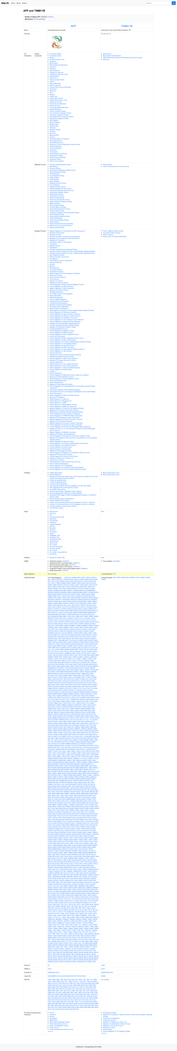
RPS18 (50, 866)
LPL (76, 757)
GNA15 (72, 710)
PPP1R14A (80, 830)
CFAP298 (75, 642)
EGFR (72, 681)
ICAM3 (83, 733)
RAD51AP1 (65, 849)
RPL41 (73, 864)
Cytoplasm (53, 61)
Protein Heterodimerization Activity (60, 209)
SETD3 (90, 877)
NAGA (74, 786)
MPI (52, 775)
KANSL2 (59, 742)
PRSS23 (50, 838)
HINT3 (65, 727)
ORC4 (96, 803)
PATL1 (54, 810)
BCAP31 (76, 611)
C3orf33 (76, 622)
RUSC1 (80, 869)
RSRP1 (50, 869)
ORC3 (92, 803)
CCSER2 (54, 635)
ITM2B (91, 740)
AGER (82, 585)
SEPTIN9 (79, 875)
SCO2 (69, 873)
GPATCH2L (63, 714)
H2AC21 (55, 721)
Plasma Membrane (55, 83)
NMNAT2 (73, 794)
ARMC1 (84, 601)
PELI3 (63, 816)
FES (54, 697)
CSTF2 (65, 659)
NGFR (75, 792)
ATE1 (114, 574)
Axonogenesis (54, 259)
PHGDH (68, 818)
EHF (76, 681)
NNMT (96, 794)
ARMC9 (94, 601)
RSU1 (54, 869)
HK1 (73, 727)
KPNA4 (62, 749)
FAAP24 (90, 690)
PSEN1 (76, 838)
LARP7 (50, 753)
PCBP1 (86, 810)
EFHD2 (65, 681)
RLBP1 (66, 858)
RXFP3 (96, 869)
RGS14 (71, 856)
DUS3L (92, 675)
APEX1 (59, 596)
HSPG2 (60, 733)
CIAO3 (86, 646)
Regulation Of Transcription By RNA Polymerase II (65, 238)
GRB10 (83, 716)
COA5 (90, 649)
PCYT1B (87, 812)
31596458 (65, 570)
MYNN (72, 784)
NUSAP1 (89, 799)
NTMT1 (79, 797)
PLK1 (88, 823)
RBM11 (66, 853)
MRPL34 (77, 777)
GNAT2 (77, 710)
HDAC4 (57, 725)
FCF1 (68, 696)
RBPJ (94, 853)
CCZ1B (67, 635)
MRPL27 (61, 777)
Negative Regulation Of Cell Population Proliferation (65, 273)
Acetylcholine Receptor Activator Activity (62, 190)
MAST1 (62, 766)
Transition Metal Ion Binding (58, 207)
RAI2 (80, 849)
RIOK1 (97, 856)
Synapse (52, 137)
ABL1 (49, 579)
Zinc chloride (53, 550)
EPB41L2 (50, 686)
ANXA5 (50, 594)
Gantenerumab (54, 541)
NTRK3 (84, 797)
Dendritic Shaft (54, 126)
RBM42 (80, 853)
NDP (72, 788)
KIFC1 (92, 745)
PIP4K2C (95, 819)
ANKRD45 (57, 592)
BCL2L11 (55, 613)
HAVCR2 (65, 723)
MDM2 (77, 768)
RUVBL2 (85, 869)
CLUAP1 (57, 649)
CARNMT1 (66, 627)
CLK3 (96, 648)
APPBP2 (50, 598)
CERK (70, 642)
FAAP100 (84, 690)
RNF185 (71, 860)
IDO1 (89, 733)
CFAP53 (86, 642)
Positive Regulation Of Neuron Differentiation (63, 340)
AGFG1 (86, 585)
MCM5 (64, 768)
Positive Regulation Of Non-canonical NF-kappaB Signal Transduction (70, 427)
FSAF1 (60, 703)
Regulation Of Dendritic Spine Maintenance (62, 434)
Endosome (53, 69)
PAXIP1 (63, 810)
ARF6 (73, 598)
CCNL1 (95, 633)
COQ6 (93, 653)
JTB (52, 742)
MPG (49, 775)
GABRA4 (64, 705)
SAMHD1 (70, 871)
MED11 (86, 768)
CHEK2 (87, 644)
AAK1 (69, 577)
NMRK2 (83, 794)
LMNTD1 (59, 757)
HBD (69, 723)
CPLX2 (80, 655)
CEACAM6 (61, 640)
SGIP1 (68, 878)
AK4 (93, 587)
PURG (58, 843)
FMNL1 (58, 701)
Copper (52, 534)
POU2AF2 (68, 829)
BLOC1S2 (85, 614)
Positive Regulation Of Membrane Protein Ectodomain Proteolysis (69, 375)
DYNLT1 (83, 677)
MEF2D (63, 770)
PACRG (79, 806)
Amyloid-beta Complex (56, 155)
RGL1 (58, 856)
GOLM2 (66, 712)
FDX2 (83, 696)
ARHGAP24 (66, 600)
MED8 (54, 770)
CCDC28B (69, 631)
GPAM (93, 712)
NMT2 (88, 794)
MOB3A (74, 773)
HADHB (87, 721)
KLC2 (63, 747)
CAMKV (90, 625)
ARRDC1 (72, 603)
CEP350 (60, 642)
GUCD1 (66, 720)
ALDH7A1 (80, 589)
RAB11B (70, 845)
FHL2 (52, 699)
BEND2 (85, 613)
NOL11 (58, 795)
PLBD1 (96, 821)
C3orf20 (71, 622)
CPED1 (76, 655)
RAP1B (90, 849)
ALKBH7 (50, 590)
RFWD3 (50, 856)
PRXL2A (66, 838)
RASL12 (93, 851)
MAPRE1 (77, 764)
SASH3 (90, 871)
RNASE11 (82, 858)
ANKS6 (80, 592)
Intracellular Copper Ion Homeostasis (60, 242)
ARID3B (55, 601)
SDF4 (81, 873)
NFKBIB (66, 792)
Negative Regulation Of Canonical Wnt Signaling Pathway (67, 408)
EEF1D (55, 681)
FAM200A (83, 692)
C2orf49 (66, 622)
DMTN (66, 672)
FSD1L (65, 703)
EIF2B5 (50, 683)
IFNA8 (65, 734)
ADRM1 (50, 585)
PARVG (97, 808)
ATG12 (50, 607)
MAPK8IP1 (56, 764)
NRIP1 (63, 797)
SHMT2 (80, 880)
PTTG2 (50, 843)
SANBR (75, 871)
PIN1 (86, 819)
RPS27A (78, 866)
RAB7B (50, 849)
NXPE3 (50, 801)
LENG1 (69, 753)
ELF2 (87, 683)
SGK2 (72, 878)
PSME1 (76, 840)
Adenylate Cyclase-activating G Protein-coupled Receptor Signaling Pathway (72, 251)
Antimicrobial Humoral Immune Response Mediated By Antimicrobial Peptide (72, 392)
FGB (65, 697)
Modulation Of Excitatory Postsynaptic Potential (64, 410)
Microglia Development (56, 292)
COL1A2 (72, 651)
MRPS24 (78, 779)
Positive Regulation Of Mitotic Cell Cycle (62, 347)
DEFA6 (90, 666)
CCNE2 (85, 633)
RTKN (62, 869)
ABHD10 (88, 577)
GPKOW (73, 714)
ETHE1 (70, 688)
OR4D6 (79, 803)
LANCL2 (78, 751)
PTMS (71, 842)
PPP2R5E (63, 832)
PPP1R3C (93, 830)
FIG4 (59, 699)
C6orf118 (50, 624)
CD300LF (78, 635)
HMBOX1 (78, 727)
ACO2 (57, 581)
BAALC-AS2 (51, 611)
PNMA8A (72, 825)
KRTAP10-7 (82, 749)
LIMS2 (68, 755)
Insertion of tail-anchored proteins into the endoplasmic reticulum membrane (72, 502)
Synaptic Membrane (55, 146)
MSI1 (54, 781)
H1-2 (91, 720)
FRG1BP (50, 703)
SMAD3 (71, 886)
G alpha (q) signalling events (58, 480)
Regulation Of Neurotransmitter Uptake (61, 384)
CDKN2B (93, 638)
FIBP (56, 699)
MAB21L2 (55, 760)
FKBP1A (82, 699)
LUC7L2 (84, 758)
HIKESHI (55, 727)
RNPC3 (89, 860)
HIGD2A (50, 727)
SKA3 (65, 882)
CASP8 (91, 627)
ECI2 (90, 679)
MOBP (84, 773)
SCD (61, 873)
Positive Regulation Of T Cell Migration (61, 465)
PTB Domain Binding (56, 218)
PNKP (67, 825)
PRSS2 (92, 836)
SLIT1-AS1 (56, 886)
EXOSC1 (60, 690)
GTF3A (97, 718)
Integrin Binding (54, 177)
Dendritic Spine (54, 124)
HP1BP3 (59, 731)
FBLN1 (95, 694)
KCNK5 (62, 744)
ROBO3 (94, 860)
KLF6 (78, 747)
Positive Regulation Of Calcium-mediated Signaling (65, 368)
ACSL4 (72, 581)
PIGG (53, 819)
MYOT (76, 784)
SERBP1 (90, 875)
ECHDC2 (83, 679)
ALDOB (92, 589)
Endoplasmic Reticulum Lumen (59, 74)
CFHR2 (50, 644)
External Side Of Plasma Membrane (60, 87)
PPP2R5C (56, 832)
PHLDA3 (79, 818)
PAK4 (57, 808)
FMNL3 (68, 701)
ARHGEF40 (86, 600)
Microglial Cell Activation (57, 233)
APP (73, 26)
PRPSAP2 (62, 836)
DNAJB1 (82, 672)
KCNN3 (73, 744)
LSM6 (65, 758)
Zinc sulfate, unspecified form (58, 552)
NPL (94, 795)
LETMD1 (78, 753)
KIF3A (80, 745)
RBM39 (75, 853)
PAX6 (58, 810)
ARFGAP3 (85, 598)
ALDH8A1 (87, 589)
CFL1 (54, 644)
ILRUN (87, 736)
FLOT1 (50, 701)
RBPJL (50, 854)
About (18, 3)
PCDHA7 (91, 810)
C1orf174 (93, 620)
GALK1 (54, 707)
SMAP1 (76, 886)
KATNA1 (72, 742)
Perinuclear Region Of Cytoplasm (59, 139)
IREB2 (89, 738)
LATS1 (54, 753)
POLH (65, 827)
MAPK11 (85, 762)
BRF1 (82, 616)
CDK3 (56, 638)
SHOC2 (85, 880)
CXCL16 (75, 661)
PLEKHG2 (66, 823)
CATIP (53, 629)
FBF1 (91, 694)
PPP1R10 (73, 830)
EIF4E (72, 683)
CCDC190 (62, 631)
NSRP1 (71, 797)
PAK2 (53, 808)
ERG (91, 686)
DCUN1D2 (94, 662)
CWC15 (58, 661)
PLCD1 (50, 823)
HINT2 (61, 727)
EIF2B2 (92, 681)
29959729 (76, 563)
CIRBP (53, 648)
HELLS (70, 725)
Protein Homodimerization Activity (60, 200)
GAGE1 (84, 705)
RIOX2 (54, 858)
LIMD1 (59, 755)
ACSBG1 (62, 581)
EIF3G (64, 683)
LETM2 (73, 753)
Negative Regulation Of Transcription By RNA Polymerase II (67, 231)
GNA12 (68, 710)
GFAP (55, 709)
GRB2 (87, 716)
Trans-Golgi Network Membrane (59, 107)
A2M (65, 577)
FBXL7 (54, 696)
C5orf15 (97, 622)
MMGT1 (50, 773)
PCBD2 (81, 810)
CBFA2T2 (67, 629)
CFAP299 (81, 642)
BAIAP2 (67, 611)
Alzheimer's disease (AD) (57, 557)
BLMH (73, 614)
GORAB (71, 712)
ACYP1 (54, 583)
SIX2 (61, 882)
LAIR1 (64, 751)
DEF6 (85, 666)
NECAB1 (73, 790)
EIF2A (88, 681)
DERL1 (62, 668)
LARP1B (87, 751)
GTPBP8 (61, 720)
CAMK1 (61, 625)
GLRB (59, 710)
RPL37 (59, 864)
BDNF (75, 613)
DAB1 (55, 662)
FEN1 (86, 696)
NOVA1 (90, 795)
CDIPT (81, 637)
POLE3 (60, 827)
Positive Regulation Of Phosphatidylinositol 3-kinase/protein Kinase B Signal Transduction (72, 387)
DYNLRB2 (78, 677)
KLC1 (59, 747)
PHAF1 (50, 818)
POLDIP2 (55, 827)
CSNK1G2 (94, 657)
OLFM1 (94, 801)
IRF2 (92, 738)
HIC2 (94, 725)
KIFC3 (96, 745)
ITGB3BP (86, 740)
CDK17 (90, 637)
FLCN (96, 699)
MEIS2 (68, 770)
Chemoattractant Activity (57, 196)
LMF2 (54, 757)
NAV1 (94, 786)
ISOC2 (56, 740)
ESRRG (61, 688)
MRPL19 (96, 775)
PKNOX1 (59, 821)
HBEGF (74, 723)
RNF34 (80, 860)
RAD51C (71, 849)
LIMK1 (63, 755)
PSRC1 (86, 840)
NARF (86, 786)
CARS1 (71, 627)
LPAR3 (72, 757)
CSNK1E (81, 657)
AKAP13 (50, 589)
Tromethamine (54, 521)
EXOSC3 (65, 690)
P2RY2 (63, 806)
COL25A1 (78, 651)
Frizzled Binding (54, 174)
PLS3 (54, 825)
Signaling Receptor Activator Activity (60, 188)
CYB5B (92, 661)
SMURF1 (56, 888)
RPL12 (83, 862)
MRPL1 (80, 775)
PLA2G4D (77, 821)
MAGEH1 (85, 760)
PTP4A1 (76, 842)
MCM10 (55, 768)
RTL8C (71, 869)
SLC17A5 (85, 882)
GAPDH (65, 707)
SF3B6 (59, 878)
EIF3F (59, 683)
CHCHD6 (73, 644)
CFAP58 (91, 642)
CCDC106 (73, 629)
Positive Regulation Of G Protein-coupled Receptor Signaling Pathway (70, 342)
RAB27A (94, 845)
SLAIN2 (79, 882)
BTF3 (53, 618)
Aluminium (53, 513)
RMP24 (76, 858)
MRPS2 (73, 779)
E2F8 (57, 679)
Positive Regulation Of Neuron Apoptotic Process (64, 334)
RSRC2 (93, 867)
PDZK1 (54, 816)
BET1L (94, 613)
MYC (56, 784)
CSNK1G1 (87, 657)
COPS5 (78, 653)
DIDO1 (64, 670)
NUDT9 (64, 799)
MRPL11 (91, 775)
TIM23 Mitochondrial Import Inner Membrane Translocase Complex (122, 57)
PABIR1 (68, 806)
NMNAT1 (67, 794)
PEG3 (59, 816)
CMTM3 (71, 649)
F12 (76, 690)
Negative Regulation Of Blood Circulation (62, 441)
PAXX (67, 810)
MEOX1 (72, 770)
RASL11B (87, 851)
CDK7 (73, 638)
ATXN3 (74, 609)
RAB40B (84, 847)
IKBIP (55, 736)
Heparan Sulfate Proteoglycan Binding (61, 201)
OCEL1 (67, 801)
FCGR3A (73, 696)
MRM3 (71, 775)
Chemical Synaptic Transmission (59, 257)
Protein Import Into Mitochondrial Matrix (114, 236)
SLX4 (61, 886)
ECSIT (95, 679)
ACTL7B (87, 581)
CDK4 (60, 638)
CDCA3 (71, 637)
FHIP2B (97, 697)
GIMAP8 (88, 709)
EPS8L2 (78, 686)
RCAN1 (58, 854)
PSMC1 (55, 840)
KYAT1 (95, 749)
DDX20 (90, 664)
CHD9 (78, 644)
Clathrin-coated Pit (55, 85)
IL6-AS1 (79, 736)
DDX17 (76, 664)
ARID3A (50, 601)
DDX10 (71, 664)
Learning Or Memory (56, 262)
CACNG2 (87, 624)
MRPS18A (67, 779)
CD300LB (72, 635)
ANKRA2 (76, 590)
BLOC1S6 (51, 616)
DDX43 (50, 666)
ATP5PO (94, 607)
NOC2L (54, 795)
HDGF (66, 725)
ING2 (94, 736)
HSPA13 (81, 731)
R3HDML (60, 845)
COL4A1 (83, 651)
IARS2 (79, 733)
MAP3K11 (74, 762)
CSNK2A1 (51, 659)
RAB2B (54, 847)
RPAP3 (70, 862)
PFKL (80, 816)
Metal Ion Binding (55, 203)
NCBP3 (54, 788)
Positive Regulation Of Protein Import (61, 447)
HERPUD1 (82, 725)
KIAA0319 (84, 744)
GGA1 (59, 709)
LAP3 (83, 751)
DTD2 (83, 675)
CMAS (62, 649)
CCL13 (60, 633)
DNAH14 (76, 672)
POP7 (62, 829)
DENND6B (51, 668)
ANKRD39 (51, 592)
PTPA (80, 842)
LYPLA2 (96, 758)
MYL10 (64, 784)
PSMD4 (66, 840)
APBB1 (93, 594)
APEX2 (64, 596)
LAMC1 (73, 751)
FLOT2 (54, 701)
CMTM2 (66, 649)
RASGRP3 (74, 851)
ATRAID (69, 609)
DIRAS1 (76, 670)
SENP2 (55, 875)
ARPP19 (66, 603)
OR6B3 (83, 803)
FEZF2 (59, 697)
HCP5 (52, 725)
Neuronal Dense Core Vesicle (58, 154)
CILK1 (94, 646)
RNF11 (88, 858)
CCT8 (63, 635)
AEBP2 (55, 585)
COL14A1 (60, 651)
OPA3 (69, 803)
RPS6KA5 (84, 866)
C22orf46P (61, 622)
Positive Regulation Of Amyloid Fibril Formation (64, 456)
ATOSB (72, 607)
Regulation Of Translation (57, 240)
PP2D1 (79, 829)
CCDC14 (85, 629)
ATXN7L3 (80, 609)
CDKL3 (82, 638)
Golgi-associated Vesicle (57, 80)
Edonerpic (53, 530)
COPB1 (73, 653)
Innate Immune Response (57, 336)
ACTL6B (76, 581)
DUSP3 (61, 677)
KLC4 (66, 747)
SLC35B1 (50, 884)
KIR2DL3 (50, 747)
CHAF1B (67, 644)
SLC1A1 (90, 882)
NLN (97, 792)
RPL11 (78, 862)
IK (52, 736)
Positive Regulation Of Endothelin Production (63, 445)
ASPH (54, 605)
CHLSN (54, 646)
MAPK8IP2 (63, 764)
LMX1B (64, 757)
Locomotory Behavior (56, 270)
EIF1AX (83, 681)
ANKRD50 (64, 592)
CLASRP (62, 648)
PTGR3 (59, 842)
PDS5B (82, 814)
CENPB (81, 640)
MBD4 (82, 766)
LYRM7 (50, 760)
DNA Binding (53, 166)
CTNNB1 (84, 659)
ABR (58, 579)
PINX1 (90, 819)
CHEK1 (82, 644)
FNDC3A (78, 701)
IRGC (96, 738)
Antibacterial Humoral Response (59, 301)
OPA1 (65, 803)
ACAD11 (76, 579)
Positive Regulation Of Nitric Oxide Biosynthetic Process (66, 338)
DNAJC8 (73, 673)
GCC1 (93, 707)
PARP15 (82, 808)
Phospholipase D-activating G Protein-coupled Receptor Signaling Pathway (72, 310)
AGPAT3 (54, 587)
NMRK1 (78, 794)
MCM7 (68, 768)
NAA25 (50, 786)
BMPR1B (57, 616)
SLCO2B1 (93, 884)
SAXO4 (94, 871)
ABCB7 (79, 577)
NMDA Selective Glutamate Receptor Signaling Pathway (66, 412)
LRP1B (83, 757)
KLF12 (70, 747)
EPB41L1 (95, 685)
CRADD (92, 655)
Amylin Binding (54, 222)
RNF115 (92, 858)
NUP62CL (84, 799)
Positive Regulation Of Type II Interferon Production (65, 314)
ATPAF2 (64, 609)
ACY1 (49, 583)
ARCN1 (64, 598)
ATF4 (90, 605)
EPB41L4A (57, 686)
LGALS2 (88, 753)
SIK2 (94, 880)
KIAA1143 (64, 745)
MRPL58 (61, 779)
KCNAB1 (77, 742)
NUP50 (78, 799)
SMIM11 (92, 886)
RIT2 (57, 858)
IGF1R (86, 734)
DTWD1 (87, 675)
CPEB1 (71, 655)
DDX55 (68, 666)
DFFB (66, 668)
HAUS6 (55, 723)
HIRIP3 (69, 727)
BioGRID (36, 19)
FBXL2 (50, 696)
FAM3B (55, 694)
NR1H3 (58, 797)
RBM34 (71, 853)
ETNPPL (75, 688)
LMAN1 (96, 755)
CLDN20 (73, 648)
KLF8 (85, 747)
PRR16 (77, 836)
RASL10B (81, 851)
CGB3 (58, 644)
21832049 (50, 17)
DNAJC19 (62, 673)
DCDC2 (73, 662)
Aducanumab (53, 543)
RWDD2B (91, 869)
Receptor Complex (55, 130)
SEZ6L (95, 877)
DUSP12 (50, 677)
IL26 (75, 736)
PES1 (67, 816)
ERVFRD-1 (55, 688)
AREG (69, 598)
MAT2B (71, 766)
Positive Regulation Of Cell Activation (61, 369)
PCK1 (74, 812)
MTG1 (92, 781)
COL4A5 (50, 653)
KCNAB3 (83, 742)
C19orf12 (56, 620)
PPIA (54, 830)
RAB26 (90, 845)
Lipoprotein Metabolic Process (59, 329)
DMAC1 (53, 672)
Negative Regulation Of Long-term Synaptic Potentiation (66, 423)
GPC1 (68, 714)
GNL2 (89, 710)
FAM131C (58, 692)
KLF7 (81, 747)
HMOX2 (71, 729)
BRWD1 (96, 616)
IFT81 (78, 734)
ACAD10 (71, 579)
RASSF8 (56, 853)
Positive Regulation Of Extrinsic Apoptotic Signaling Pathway (68, 469)
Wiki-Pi (5, 3)
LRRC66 (50, 758)
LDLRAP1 (63, 753)
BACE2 (62, 611)
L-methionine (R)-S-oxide (57, 517)
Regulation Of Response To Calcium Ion (61, 458)
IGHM (90, 734)
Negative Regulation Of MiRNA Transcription (63, 432)
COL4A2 (89, 651)
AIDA (76, 587)
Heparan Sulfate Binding (57, 227)
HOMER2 (83, 729)
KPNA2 (57, 749)
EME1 (54, 685)
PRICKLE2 (62, 834)
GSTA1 (72, 718)
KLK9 (49, 749)
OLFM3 (50, 803)
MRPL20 (50, 777)
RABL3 (59, 849)
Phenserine (53, 522)
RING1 (93, 856)
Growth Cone (53, 96)
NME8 (62, 794)
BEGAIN (79, 613)
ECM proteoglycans (55, 475)
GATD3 (85, 707)
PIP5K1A (50, 821)
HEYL (88, 725)
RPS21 (64, 866)
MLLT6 (94, 771)
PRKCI (84, 834)
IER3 (93, 733)
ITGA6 (70, 740)
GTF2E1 (87, 718)
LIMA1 (50, 755)
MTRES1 (56, 782)
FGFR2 (89, 697)
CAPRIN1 (50, 627)
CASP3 (76, 627)
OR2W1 (74, 803)
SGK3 (76, 878)
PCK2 (78, 812)
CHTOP (75, 646)
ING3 (97, 736)
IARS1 (75, 733)
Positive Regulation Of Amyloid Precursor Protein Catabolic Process (70, 436)
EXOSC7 (71, 690)
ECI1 (87, 679)
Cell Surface (53, 89)
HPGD (64, 731)
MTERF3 (76, 781)
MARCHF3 (51, 766)
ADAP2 (69, 583)
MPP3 (56, 775)
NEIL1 (49, 792)
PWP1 (72, 843)
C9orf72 (66, 624)
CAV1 (56, 629)
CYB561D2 (86, 661)
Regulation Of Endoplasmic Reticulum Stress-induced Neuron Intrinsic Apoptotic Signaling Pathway (73, 439)
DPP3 (92, 673)
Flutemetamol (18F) (55, 539)
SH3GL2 (50, 880)
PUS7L (63, 843)
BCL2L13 (61, 613)
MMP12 (55, 773)
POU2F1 (73, 829)
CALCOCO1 (51, 625)
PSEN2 (81, 838)
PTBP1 (90, 840)
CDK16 (85, 637)
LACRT (56, 751)
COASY (95, 649)
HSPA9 (91, 731)
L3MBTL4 (50, 751)
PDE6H (64, 814)
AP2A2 (69, 594)
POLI (68, 827)
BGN (49, 614)
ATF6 (94, 605)
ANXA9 (59, 594)
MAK (94, 760)
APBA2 (83, 594)
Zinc (51, 515)
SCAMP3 (50, 873)
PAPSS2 (65, 808)
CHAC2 (62, 644)
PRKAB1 (68, 834)
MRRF (94, 779)
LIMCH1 (54, 755)
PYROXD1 (86, 843)
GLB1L (50, 710)
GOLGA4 (61, 712)
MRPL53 (55, 779)
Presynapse (53, 150)
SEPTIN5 (73, 875)
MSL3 (58, 781)
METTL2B (57, 771)
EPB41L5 (63, 686)
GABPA (58, 705)
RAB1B (85, 845)
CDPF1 (55, 640)
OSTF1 (87, 805)
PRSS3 (55, 838)
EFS (68, 681)
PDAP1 (92, 812)
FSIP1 (69, 703)
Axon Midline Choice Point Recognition (61, 294)
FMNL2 (63, 701)
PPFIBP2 (93, 829)
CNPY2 (86, 649)
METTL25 (51, 771)
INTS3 (74, 738)
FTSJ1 (74, 703)
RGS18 (76, 856)
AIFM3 (81, 587)
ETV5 (91, 688)
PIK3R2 (62, 819)
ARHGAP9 (73, 600)
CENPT (50, 642)
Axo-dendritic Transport (56, 271)
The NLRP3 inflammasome (58, 489)
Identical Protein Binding (57, 198)
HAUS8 (60, 723)
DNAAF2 (71, 672)
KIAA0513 (90, 744)
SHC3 (76, 880)
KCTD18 (78, 744)
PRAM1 (89, 832)
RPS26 (73, 866)
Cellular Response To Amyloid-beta (60, 449)
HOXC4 (50, 731)
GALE (49, 707)
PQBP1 (84, 832)
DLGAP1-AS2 (89, 670)
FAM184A (76, 692)
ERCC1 (88, 686)
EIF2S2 (55, 683)
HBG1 (78, 723)
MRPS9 (89, 779)
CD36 (83, 635)
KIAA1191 (70, 745)
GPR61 (50, 716)
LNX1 (68, 757)
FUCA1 (83, 703)
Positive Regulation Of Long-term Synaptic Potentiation (66, 425)
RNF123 (50, 860)
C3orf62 (87, 622)
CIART (90, 646)
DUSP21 (55, 677)
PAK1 (49, 808)
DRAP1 (70, 675)
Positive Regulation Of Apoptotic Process (62, 331)
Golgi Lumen (53, 78)
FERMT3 (50, 697)
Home (13, 3)
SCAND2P (57, 873)
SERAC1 (85, 875)
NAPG (82, 786)
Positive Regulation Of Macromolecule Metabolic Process (67, 284)
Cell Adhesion (54, 247)
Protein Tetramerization (56, 382)
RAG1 (76, 849)
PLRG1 (50, 825)
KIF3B (84, 745)
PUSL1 (67, 843)
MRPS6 (84, 779)
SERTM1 (76, 877)
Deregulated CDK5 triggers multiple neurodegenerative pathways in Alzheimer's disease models (73, 496)
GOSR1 (83, 712)
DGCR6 (71, 668)
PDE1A (55, 814)
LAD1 (60, 751)
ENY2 (75, 685)
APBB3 (55, 596)
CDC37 (55, 637)
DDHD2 (57, 664)
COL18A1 (66, 651)
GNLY (93, 710)
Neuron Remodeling (55, 296)
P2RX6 (59, 806)
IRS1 (49, 740)
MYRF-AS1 (87, 784)
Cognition (52, 371)
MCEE (95, 766)
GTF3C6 (50, 720)
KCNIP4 (93, 742)
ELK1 (91, 683)
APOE (93, 596)
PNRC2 (82, 825)
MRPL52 (50, 779)
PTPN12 (85, 842)
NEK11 (54, 792)
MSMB (62, 781)
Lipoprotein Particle (55, 159)
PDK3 (73, 814)
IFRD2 (74, 734)
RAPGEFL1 (51, 851)
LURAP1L (90, 758)
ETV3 (83, 688)
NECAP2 (90, 790)
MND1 (60, 773)
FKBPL (92, 699)
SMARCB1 (82, 886)
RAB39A (68, 847)
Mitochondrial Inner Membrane (59, 65)
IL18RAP (63, 736)
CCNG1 (90, 633)
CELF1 (67, 640)
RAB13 (76, 845)
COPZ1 (89, 653)
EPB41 (90, 685)
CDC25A (50, 637)
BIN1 (60, 614)
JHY (49, 742)
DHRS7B (92, 668)
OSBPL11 (66, 805)
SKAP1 (70, 882)
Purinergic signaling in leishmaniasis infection (63, 506)
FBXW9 (64, 696)
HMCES (87, 727)
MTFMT (87, 781)
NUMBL (73, 799)
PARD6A (71, 808)
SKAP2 (74, 882)
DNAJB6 (93, 672)
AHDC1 (63, 587)
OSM (76, 805)
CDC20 (95, 635)
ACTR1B (93, 581)
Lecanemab (53, 554)
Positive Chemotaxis (56, 373)
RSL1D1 (76, 867)
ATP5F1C (83, 607)
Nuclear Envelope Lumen (57, 59)
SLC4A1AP (74, 884)
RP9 (58, 862)
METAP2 (86, 770)
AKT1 (60, 589)
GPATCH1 (56, 714)
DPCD (88, 673)
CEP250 (55, 642)
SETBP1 (85, 877)
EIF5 (80, 683)
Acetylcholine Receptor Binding (59, 192)
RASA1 (57, 851)
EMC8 (49, 685)
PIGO (57, 819)
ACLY (49, 581)
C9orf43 (60, 624)
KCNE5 (88, 742)
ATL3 (67, 607)
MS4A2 (50, 781)
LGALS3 (93, 753)
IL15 (59, 736)
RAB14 (80, 845)
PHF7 (60, 818)
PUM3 (54, 843)
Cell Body (52, 131)
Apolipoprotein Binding (56, 194)
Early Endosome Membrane (58, 104)
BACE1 (57, 611)
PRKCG (79, 834)
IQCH (85, 738)
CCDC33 (74, 631)
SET (81, 877)
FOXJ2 (91, 701)
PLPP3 (96, 823)
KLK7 (97, 747)
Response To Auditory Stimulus (59, 290)
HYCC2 (70, 733)
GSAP (50, 718)
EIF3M (68, 683)
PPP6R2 (79, 832)
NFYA (71, 792)
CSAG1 (70, 657)
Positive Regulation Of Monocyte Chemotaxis (63, 406)
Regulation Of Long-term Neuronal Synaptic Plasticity (65, 355)
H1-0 (84, 720)
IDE (87, 733)
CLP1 (49, 649)
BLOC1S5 (91, 614)
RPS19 (54, 866)
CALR (57, 625)
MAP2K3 (61, 762)
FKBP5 (87, 699)
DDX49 (59, 666)
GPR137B (88, 714)
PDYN (91, 814)
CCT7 (59, 635)
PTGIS (55, 842)
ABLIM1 (53, 579)
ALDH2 (69, 589)
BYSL (64, 618)
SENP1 (50, 875)
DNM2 (84, 673)
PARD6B (76, 808)
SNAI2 (66, 888)
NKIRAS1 (92, 792)
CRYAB (65, 657)
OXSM (50, 806)
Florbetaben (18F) (55, 535)
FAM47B (59, 694)
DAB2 (59, 662)
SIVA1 (58, 882)
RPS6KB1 (51, 867)
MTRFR (61, 782)
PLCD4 (54, 823)
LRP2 (87, 757)
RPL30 (92, 862)
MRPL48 (88, 777)
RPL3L (68, 864)
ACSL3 (67, 581)
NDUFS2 (61, 790)
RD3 (72, 854)
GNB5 (85, 710)
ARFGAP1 (78, 598)
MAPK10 (79, 762)
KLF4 (74, 747)
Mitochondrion (54, 63)
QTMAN (55, 845)
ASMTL (50, 605)
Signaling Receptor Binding (58, 172)
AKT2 (64, 589)
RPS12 (86, 864)
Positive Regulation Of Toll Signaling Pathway (63, 344)
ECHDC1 (77, 679)
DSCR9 (75, 675)
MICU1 (68, 771)
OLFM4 (55, 803)
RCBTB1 (63, 854)
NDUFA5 (82, 788)
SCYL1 (73, 873)
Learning (52, 264)
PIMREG (82, 819)
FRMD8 (55, 703)
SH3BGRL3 (86, 878)
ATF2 (87, 605)
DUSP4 (66, 677)
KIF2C (75, 745)
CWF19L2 (64, 661)
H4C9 (79, 721)
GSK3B (59, 718)
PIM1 (77, 819)
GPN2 (78, 714)
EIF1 (79, 681)
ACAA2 (66, 579)
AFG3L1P (66, 585)
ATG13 (54, 607)
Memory (52, 266)
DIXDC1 (81, 670)
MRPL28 (66, 777)
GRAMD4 (77, 716)
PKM (55, 821)
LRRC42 (96, 757)
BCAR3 (81, 611)
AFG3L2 (72, 585)
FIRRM (73, 699)
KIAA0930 (57, 745)
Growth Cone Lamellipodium (58, 157)
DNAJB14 (88, 672)
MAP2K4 (67, 762)
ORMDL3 (60, 805)
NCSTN (63, 788)
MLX (98, 771)
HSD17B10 (75, 731)
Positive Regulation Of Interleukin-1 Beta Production (65, 316)
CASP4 (81, 627)
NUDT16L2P (58, 799)
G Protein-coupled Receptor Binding (60, 164)
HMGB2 (55, 729)
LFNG (83, 753)
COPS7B (83, 653)
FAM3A (50, 694)
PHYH (84, 818)
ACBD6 (86, 579)
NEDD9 (95, 790)
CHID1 (96, 644)
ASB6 (81, 603)
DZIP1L (50, 679)
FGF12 (69, 697)
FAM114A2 (51, 692)
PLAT (92, 821)
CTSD (49, 661)
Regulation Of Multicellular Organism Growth (63, 327)
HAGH (92, 721)
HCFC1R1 (95, 723)
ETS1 (80, 688)
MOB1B (69, 773)
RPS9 (56, 867)
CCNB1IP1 (70, 633)
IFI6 (49, 734)
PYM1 (80, 843)
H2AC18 (95, 720)
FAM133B (64, 692)
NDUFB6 (56, 790)
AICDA (73, 587)
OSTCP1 (81, 805)
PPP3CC (68, 832)
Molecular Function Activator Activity (60, 225)
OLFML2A (60, 803)
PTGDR (50, 842)
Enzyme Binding (54, 185)
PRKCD (74, 834)
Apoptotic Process (55, 246)
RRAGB (66, 867)
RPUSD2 (60, 867)
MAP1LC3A (51, 762)
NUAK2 (94, 797)
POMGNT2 (51, 829)
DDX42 (95, 664)
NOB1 (49, 795)
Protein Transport (108, 235)
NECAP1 (84, 790)
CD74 (90, 635)
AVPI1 (95, 609)
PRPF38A (51, 836)
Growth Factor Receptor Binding (59, 220)
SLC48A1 (68, 884)
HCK (49, 725)
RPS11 (82, 864)
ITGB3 (81, 740)
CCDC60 (91, 631)
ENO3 (67, 685)
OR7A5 (88, 803)
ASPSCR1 (60, 605)
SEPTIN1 (60, 875)
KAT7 (67, 742)
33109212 (76, 567)
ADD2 (83, 583)
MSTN (66, 781)
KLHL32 (89, 747)
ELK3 (95, 683)
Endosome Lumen (55, 105)
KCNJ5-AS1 (56, 744)
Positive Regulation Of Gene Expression (62, 286)
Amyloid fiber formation (56, 508)
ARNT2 (56, 603)
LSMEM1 (70, 758)
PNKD (63, 825)
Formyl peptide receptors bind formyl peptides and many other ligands (70, 486)
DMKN (62, 672)
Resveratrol (53, 519)
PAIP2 (97, 806)
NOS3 (86, 795)
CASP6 (86, 627)
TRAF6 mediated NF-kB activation (60, 500)
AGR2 (59, 587)
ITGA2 (60, 740)
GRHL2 (92, 716)
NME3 (54, 794)
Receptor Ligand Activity (57, 211)
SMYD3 (61, 888)
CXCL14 (70, 661)
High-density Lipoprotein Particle (59, 118)
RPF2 (74, 862)
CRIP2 (60, 657)
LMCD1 (50, 757)
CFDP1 (97, 642)
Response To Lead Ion (56, 281)
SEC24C (86, 873)
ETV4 (87, 688)
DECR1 (72, 666)
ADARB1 (74, 583)
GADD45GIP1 (78, 705)
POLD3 (50, 827)
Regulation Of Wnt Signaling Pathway (61, 305)
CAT (49, 629)
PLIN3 (84, 823)
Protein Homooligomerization (58, 380)
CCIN (55, 633)
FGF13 (74, 697)
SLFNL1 (50, 886)
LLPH (92, 755)
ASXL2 (74, 605)
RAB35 (59, 847)
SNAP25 (71, 888)
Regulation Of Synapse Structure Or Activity (63, 360)
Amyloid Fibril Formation (57, 460)
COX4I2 (55, 655)
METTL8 (63, 771)
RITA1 (61, 858)
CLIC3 (88, 648)
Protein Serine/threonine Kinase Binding (61, 224)
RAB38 (64, 847)
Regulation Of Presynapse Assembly (60, 451)
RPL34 (50, 864)
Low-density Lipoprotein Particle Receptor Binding (64, 213)
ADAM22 (63, 583)
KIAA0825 (51, 745)
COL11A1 (54, 651)
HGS (91, 725)
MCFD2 (50, 768)
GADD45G (70, 705)
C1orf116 (87, 620)
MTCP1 (71, 781)
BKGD (69, 614)
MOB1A (64, 773)
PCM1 (82, 812)
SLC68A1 (81, 884)
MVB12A (81, 782)
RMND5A (71, 858)
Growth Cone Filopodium (57, 161)
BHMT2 (53, 614)
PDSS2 (87, 814)
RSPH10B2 (82, 867)
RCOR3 (69, 854)
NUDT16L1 (51, 799)
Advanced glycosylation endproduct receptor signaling (66, 491)
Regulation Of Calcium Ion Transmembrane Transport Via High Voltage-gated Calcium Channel (72, 429)
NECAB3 (78, 790)
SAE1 (65, 871)
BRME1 (86, 616)
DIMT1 (68, 670)
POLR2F (77, 827)
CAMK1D (67, 625)
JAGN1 (96, 740)
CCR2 (49, 635)
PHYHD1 (88, 818)
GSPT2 (67, 718)
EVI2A (95, 688)
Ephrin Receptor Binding (57, 205)
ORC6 (49, 805)
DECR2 (77, 666)
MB (75, 766)
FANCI (82, 694)
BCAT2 (86, 611)
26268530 (84, 568)
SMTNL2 (50, 888)
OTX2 (95, 805)
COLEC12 (62, 653)
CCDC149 (51, 631)
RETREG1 (82, 854)
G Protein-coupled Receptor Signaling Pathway (63, 249)
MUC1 (71, 782)
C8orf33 (55, 624)
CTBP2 (69, 659)
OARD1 (58, 801)
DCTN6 (82, 662)
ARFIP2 (90, 598)
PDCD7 (50, 814)
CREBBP (50, 657)
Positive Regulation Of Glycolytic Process (62, 345)
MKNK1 (85, 771)
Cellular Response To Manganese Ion (61, 401)
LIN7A (72, 755)
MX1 (85, 782)
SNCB (80, 888)
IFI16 (96, 733)
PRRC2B (86, 836)
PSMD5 (71, 840)
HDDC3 (62, 725)
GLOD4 (54, 710)
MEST (81, 770)
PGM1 (84, 816)
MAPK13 (91, 762)
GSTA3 (77, 718)
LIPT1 (88, 755)
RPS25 (68, 866)
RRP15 (71, 867)
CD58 (87, 635)
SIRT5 (50, 882)
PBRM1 (72, 810)
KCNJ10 (50, 744)
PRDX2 (52, 834)
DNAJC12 (56, 673)
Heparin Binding (54, 181)
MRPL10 (85, 775)
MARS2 (56, 766)
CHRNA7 (70, 646)
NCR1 (59, 788)
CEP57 (65, 642)
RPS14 (91, 864)
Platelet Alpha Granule (56, 98)
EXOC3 (50, 690)
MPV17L (60, 775)
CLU (52, 649)
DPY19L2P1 (51, 675)
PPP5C (74, 832)
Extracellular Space (55, 56)
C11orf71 (81, 618)
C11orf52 (75, 618)
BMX (61, 616)
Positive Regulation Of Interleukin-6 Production (63, 318)
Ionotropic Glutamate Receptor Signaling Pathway (64, 325)
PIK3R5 (67, 819)
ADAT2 (79, 583)
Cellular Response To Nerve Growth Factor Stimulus (65, 462)
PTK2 (63, 842)
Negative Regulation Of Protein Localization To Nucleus (66, 419)
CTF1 (73, 659)
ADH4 (87, 583)
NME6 (58, 794)
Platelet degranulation (56, 473)
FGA (62, 697)
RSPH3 (88, 867)
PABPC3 (73, 806)
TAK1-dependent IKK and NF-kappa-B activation (64, 487)
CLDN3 (79, 648)
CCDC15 (56, 631)
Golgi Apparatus (54, 76)
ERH (95, 686)
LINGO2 (83, 755)
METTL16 (92, 770)
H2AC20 (50, 721)
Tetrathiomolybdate (55, 524)
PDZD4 (96, 814)
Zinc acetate (53, 545)
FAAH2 (79, 690)
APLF (68, 596)
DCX (49, 664)
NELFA (58, 792)
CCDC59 (85, 631)
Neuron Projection (55, 122)
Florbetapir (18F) (54, 537)
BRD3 (78, 616)
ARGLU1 (96, 598)
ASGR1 (90, 603)
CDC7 (67, 637)
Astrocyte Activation (56, 353)
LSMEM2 (76, 758)
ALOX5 (61, 590)
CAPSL (56, 627)
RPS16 (96, 864)
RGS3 (80, 856)
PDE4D (59, 814)
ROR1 (55, 862)
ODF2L (85, 801)
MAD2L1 (69, 760)
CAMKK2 (79, 625)
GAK (88, 705)
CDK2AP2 (51, 638)
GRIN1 (96, 716)
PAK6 (60, 808)
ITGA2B (65, 740)
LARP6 (97, 751)
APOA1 (73, 596)
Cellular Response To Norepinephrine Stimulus (63, 404)
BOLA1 (74, 616)
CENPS (95, 640)
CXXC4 (80, 661)
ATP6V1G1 (58, 609)
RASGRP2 (68, 851)
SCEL (65, 873)
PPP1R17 (87, 830)
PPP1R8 (50, 832)
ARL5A (69, 601)
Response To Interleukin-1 (57, 397)
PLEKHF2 (60, 823)
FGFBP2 (83, 697)
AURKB (90, 609)
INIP (49, 738)
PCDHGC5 (65, 812)
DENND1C (95, 666)
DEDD (82, 666)
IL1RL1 (72, 736)
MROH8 (75, 775)
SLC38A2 (56, 884)
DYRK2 (94, 677)
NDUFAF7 (88, 788)
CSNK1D (75, 657)
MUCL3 (76, 782)
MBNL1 (87, 766)
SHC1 (72, 880)
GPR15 (93, 714)
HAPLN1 (50, 723)
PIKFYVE (72, 819)
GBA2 (89, 707)
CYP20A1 (51, 662)
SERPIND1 (70, 877)
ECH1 (72, 679)
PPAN (83, 829)
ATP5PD (89, 607)
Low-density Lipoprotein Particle (59, 115)
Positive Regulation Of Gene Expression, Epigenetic (65, 414)
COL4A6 (55, 653)
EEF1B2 (50, 681)
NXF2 (94, 799)
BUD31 (61, 618)
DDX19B (85, 664)
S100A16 (50, 871)
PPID (58, 830)
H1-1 (88, 720)
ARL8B (80, 601)
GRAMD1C (71, 716)
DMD (57, 672)
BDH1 (71, 613)
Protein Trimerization (56, 393)
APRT (55, 598)
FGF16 (78, 697)
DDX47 (54, 666)
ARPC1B (61, 603)
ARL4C (60, 601)
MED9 (58, 770)
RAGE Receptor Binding (57, 214)
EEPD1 (60, 681)
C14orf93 (86, 618)
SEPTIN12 (66, 875)
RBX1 (54, 854)
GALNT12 (59, 707)
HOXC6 (54, 731)
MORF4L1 (96, 773)
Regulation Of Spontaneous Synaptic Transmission (65, 417)
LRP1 (79, 757)
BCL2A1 (50, 613)
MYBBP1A (51, 784)
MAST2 (66, 766)
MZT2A (93, 784)
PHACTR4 (94, 816)
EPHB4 (74, 686)
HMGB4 (60, 729)
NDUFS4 (67, 790)
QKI (95, 843)
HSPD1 (55, 733)
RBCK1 (61, 853)
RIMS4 (88, 856)
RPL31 (96, 862)
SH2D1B (80, 878)
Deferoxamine (54, 511)
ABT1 (61, 579)
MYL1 (59, 784)
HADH (83, 721)
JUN (55, 742)
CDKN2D (50, 640)
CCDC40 (80, 631)
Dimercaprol (53, 532)
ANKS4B (75, 592)
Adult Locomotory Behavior (58, 277)
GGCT (67, 709)
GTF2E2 (92, 718)
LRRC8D (55, 758)
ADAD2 (58, 583)
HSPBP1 (50, 733)
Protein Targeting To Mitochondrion (113, 231)
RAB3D (79, 847)
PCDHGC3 (58, 812)
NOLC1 (71, 795)
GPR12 (82, 714)
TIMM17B (126, 26)
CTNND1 (89, 659)
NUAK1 (89, 797)
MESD (77, 770)
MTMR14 (50, 782)
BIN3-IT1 (64, 614)
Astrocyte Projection (56, 148)
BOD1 (69, 616)
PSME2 (81, 840)
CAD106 (52, 526)
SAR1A (80, 871)
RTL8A (66, 869)
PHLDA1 (73, 818)
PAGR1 (92, 806)
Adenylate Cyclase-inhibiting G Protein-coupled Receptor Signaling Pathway (72, 253)
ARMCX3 (50, 603)
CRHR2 (56, 657)
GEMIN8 (50, 709)
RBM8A (90, 853)
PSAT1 (71, 838)
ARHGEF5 (94, 600)
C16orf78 (50, 620)
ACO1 (53, 581)
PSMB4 (50, 840)
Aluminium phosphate (56, 546)
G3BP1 (92, 703)
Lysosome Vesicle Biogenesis (58, 484)
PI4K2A (94, 818)
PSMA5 (90, 838)
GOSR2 (88, 712)
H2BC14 (70, 721)
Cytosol (52, 81)
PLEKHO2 (79, 823)
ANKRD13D (83, 590)
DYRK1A (89, 677)
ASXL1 (69, 605)
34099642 (65, 561)
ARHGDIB (80, 600)
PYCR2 (76, 843)
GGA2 (63, 709)
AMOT (65, 590)
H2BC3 (75, 721)
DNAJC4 (68, 673)
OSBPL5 (72, 805)
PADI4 (84, 806)
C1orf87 (55, 622)
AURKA (85, 609)
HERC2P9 (76, 725)
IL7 (83, 736)
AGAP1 (77, 585)
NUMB (69, 799)
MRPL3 (72, 777)
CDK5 (63, 638)
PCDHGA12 (51, 812)
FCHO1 (79, 696)
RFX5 (54, 856)
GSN (63, 718)
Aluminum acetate (55, 548)
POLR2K (82, 827)
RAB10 (66, 845)
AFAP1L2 (60, 585)
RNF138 (55, 860)
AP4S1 (74, 594)
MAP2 (57, 762)
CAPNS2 (96, 625)
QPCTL (50, 845)
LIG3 (97, 753)
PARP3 (87, 808)
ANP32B (91, 592)
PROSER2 (95, 834)
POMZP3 (57, 829)
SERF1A (96, 875)
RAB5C (94, 847)
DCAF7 (68, 662)
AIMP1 (85, 587)
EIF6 (84, 683)
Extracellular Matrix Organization (59, 307)
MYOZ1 (81, 784)
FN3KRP (73, 701)
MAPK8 (50, 764)
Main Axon (53, 133)
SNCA (76, 888)
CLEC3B (83, 648)
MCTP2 (73, 768)
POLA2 (95, 825)
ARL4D (65, 601)
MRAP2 (66, 775)
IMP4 (90, 736)
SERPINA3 (56, 877)
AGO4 (49, 587)
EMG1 (58, 685)
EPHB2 (69, 686)
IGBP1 (82, 734)
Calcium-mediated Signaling (58, 299)
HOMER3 (89, 729)
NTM (75, 797)
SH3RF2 (62, 880)
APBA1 (78, 594)
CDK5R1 (68, 638)
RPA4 (66, 862)
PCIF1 (71, 812)
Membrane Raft (54, 135)
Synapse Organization (56, 362)
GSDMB (54, 718)
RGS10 (66, 856)
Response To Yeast (55, 235)
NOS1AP (81, 795)
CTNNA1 (78, 659)
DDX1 (67, 664)
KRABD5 (71, 749)
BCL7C (67, 613)
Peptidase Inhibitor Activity (58, 187)
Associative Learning (56, 275)
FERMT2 (91, 696)
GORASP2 (77, 712)
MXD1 (89, 782)
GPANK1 (50, 714)
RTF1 (58, 869)
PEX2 (71, 816)
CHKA (49, 646)
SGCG (63, 878)
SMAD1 (66, 886)
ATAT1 (78, 605)
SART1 (85, 871)
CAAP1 (76, 624)
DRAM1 (65, 675)
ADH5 (91, 583)
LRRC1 (92, 757)
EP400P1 (84, 685)
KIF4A (88, 745)
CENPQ (90, 640)
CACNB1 (81, 624)
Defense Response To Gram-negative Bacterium (64, 364)
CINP (49, 648)
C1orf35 (50, 622)
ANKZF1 (85, 592)
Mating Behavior (54, 268)
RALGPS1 (85, 849)
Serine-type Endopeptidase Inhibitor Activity (63, 170)
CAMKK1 (73, 625)
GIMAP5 (77, 709)
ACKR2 (95, 579)
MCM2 (60, 768)
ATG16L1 (59, 607)
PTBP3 (95, 840)
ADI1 (94, 583)
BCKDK (90, 611)
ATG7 (64, 607)
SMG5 (87, 886)
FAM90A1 (77, 694)
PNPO (78, 825)
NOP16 (76, 795)
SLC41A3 (62, 884)
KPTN (67, 749)
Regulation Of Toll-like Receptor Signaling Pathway (65, 323)
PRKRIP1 (89, 834)
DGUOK (86, 668)
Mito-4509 (52, 528)
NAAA (59, 786)
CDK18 (94, 637)
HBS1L (87, 723)
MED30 (50, 770)
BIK (57, 614)
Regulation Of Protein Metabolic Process (62, 377)
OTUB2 (91, 805)
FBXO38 (59, 696)
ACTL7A (82, 581)
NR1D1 (54, 797)
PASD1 (50, 810)
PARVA (92, 808)
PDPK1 (77, 814)
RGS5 (84, 856)
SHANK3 (67, 880)
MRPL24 (55, 777)
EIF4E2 (77, 683)
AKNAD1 (56, 589)
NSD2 (67, 797)
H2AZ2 (60, 721)
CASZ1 (96, 627)
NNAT (92, 794)
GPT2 (65, 716)
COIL (49, 651)
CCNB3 (75, 633)
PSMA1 (85, 838)
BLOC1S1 (79, 614)
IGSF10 (95, 734)
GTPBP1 (55, 720)
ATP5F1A (77, 607)
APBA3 (88, 594)
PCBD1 (77, 810)
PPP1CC (67, 830)
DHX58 (59, 670)
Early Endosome (54, 70)
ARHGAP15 (51, 600)
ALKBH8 (55, 590)
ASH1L (95, 603)
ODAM (77, 801)
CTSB (94, 659)
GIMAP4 (72, 709)
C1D (72, 620)
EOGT (79, 685)
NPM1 (49, 797)
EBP (68, 679)
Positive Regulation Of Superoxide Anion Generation (65, 321)
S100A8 (56, 871)
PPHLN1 (50, 830)
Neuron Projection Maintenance (59, 464)
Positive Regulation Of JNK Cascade (60, 351)
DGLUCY (81, 668)
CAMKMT (85, 625)
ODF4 (90, 801)
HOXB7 (95, 729)
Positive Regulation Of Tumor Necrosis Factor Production (67, 320)
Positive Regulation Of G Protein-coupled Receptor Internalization (69, 443)
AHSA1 (68, 587)
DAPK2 (64, 662)
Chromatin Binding (55, 168)
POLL (72, 827)
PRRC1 (81, 836)
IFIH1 (52, 734)
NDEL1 (68, 788)
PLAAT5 (87, 821)
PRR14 (67, 836)
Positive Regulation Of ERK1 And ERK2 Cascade (64, 395)
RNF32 (76, 860)
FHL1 (49, 699)
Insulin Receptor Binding (57, 176)
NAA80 (54, 786)
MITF (76, 771)
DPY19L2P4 (59, 675)
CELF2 (72, 640)
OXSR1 (54, 806)
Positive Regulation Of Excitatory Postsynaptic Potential (66, 467)
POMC (93, 827)
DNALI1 (79, 673)
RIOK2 (50, 858)
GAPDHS (70, 707)
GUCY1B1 (72, 720)
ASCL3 (85, 603)
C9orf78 (71, 624)
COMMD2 (68, 653)
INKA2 (57, 738)
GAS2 (75, 707)
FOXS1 (96, 701)
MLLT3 (90, 771)
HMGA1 (50, 729)
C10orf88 (69, 618)
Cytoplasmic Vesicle (56, 102)
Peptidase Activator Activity (58, 183)
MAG (74, 760)
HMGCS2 (66, 729)
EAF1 (61, 679)
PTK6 (67, 842)
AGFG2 (91, 585)
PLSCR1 (58, 825)
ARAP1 (59, 598)
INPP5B (61, 738)
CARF (60, 627)
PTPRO (95, 842)
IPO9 (81, 738)
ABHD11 (94, 577)
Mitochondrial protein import (111, 473)
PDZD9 (50, 816)
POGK (87, 825)
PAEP (88, 806)
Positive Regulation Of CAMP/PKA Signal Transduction (66, 416)
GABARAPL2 (52, 705)
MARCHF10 (90, 764)
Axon (51, 93)
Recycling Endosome (56, 141)
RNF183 (65, 860)
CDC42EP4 (61, 637)
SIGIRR (90, 880)
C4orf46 (92, 622)
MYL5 (68, 784)
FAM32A (94, 692)
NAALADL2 (64, 786)
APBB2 (50, 596)
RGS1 (62, 856)
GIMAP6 (83, 709)
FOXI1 (87, 701)
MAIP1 (90, 760)
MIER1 (72, 771)
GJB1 (93, 709)
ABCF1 (84, 577)
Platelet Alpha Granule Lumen (58, 100)
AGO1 (96, 585)
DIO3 (72, 670)
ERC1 (83, 686)
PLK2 (92, 823)
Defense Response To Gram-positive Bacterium (64, 366)
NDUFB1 (93, 788)
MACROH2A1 (63, 760)
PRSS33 (60, 838)
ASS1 (65, 605)
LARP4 (93, 751)
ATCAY (83, 605)
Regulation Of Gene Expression (59, 283)
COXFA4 (65, 655)
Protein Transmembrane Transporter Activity (116, 166)
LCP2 (58, 753)
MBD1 (78, 766)
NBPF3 (50, 788)
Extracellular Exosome (56, 142)
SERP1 (50, 877)
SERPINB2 (63, 877)
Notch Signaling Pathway (57, 255)
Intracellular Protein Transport (111, 233)
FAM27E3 (89, 692)
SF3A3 (50, 878)
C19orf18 (62, 620)
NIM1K (87, 792)
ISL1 (52, 740)
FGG (92, 697)
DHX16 (55, 670)
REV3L (94, 854)
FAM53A (71, 694)
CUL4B (54, 661)
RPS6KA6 (90, 866)
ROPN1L (50, 862)
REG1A (76, 854)
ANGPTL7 (71, 590)
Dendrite (52, 94)
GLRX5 (63, 710)
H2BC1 (65, 721)
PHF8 (64, 818)
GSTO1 (82, 718)
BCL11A (95, 611)
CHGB (92, 644)
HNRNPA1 (77, 729)
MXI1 (93, 782)
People (24, 3)
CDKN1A (87, 638)
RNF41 (85, 860)
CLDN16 (68, 648)
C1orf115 (82, 620)
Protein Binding (54, 179)
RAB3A (74, 847)
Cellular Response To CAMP (58, 403)
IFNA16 (56, 734)
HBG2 (82, 723)
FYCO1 (88, 703)
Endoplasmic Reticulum (57, 72)
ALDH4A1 (74, 589)
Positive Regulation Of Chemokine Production (63, 312)
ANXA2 (96, 592)
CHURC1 (80, 646)
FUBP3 (78, 703)
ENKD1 (62, 685)
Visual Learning (54, 279)
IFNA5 (61, 734)
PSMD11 (60, 840)
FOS (83, 701)
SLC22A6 (96, 882)
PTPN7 (90, 842)
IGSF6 (50, 736)
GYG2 (77, 720)
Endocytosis (53, 244)
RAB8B (55, 849)
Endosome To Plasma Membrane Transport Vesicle (65, 144)
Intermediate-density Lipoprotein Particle (61, 117)
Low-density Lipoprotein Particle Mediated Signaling (65, 390)
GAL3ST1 (93, 705)
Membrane (53, 91)
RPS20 (59, 866)
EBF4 (65, 679)
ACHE (91, 579)
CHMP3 (59, 646)
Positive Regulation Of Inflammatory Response (63, 358)
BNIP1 (65, 616)
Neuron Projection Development (59, 308)
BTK (57, 618)
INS (66, 738)
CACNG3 (92, 624)
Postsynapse (53, 152)
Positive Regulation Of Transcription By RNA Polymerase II (67, 349)
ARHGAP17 (58, 600)
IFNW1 (70, 734)
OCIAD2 (72, 801)
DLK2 (49, 672)
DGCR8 (76, 668)
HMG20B (93, 727)
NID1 (83, 792)
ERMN (50, 688)
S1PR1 (61, 871)
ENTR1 (71, 685)
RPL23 (87, 862)
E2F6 (54, 679)
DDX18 (80, 664)
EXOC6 (55, 690)
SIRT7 (54, 882)
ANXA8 (55, 594)
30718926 (116, 561)
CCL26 (64, 633)
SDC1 (77, 873)
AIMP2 (90, 587)
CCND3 (80, 633)
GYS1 (81, 720)
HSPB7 (96, 731)
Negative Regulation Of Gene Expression (62, 288)
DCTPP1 (87, 662)
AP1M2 (64, 594)
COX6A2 (60, 655)
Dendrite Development (56, 297)
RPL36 (54, 864)
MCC (91, 766)
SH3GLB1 (56, 880)
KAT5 (63, 742)
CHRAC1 (64, 646)
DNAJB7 (50, 673)
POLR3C (88, 827)
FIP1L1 (68, 699)
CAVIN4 (61, 629)
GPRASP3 (60, 716)
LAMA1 (68, 751)
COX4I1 (50, 655)
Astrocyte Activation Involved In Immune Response (65, 236)
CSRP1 (56, 659)
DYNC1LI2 (71, 677)
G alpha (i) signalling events (58, 482)
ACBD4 (81, 579)
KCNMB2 (68, 744)
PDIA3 (69, 814)
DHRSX (50, 670)
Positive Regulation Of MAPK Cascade (61, 332)
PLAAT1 (82, 821)
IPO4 (77, 738)
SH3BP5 (93, 878)
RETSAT (88, 854)
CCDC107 (79, 629)
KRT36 (77, 749)
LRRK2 (61, 758)
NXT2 (54, 801)
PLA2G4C (70, 821)
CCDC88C (51, 633)
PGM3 (88, 816)
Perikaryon (53, 128)
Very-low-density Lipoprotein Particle (60, 113)
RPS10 (77, 864)
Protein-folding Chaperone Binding (60, 216)
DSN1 (79, 675)
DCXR (53, 664)
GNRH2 (56, 712)
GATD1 (80, 707)
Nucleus (52, 57)
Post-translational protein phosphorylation (62, 499)
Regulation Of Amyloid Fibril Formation (61, 454)
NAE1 (70, 786)
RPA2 (62, 862)
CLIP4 (92, 648)
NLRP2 (50, 794)
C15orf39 (92, 618)
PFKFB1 (75, 816)
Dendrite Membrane (55, 109)
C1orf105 (76, 620)
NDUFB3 (50, 790)
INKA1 (53, 738)
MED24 (96, 768)
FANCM (87, 694)
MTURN (66, 782)
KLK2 (94, 747)
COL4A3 (94, 651)
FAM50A (65, 694)
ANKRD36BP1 (91, 590)
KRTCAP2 (90, 749)
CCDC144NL (92, 629)
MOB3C (79, 773)
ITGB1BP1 (75, 740)
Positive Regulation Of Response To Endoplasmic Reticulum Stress (70, 452)
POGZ (91, 825)
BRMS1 (91, 616)
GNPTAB (50, 712)
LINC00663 (77, 755)
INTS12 (69, 738)
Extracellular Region (55, 54)
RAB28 (50, 847)
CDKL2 (77, 638)
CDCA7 (76, 637)
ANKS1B (69, 592)
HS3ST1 (69, 731)
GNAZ (81, 710)
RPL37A (63, 864)
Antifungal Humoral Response (58, 303)
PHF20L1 (55, 818)
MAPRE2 (83, 764)
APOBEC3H (87, 596)
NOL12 (63, 795)
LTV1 (80, 758)
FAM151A (70, 692)
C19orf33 (67, 620)
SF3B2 (54, 878)
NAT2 (90, 786)
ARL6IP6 (74, 601)
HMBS (83, 727)
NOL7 (67, 795)
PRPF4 (56, 836)
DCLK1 (78, 662)
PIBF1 (50, 819)
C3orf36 (81, 622)
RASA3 (62, 851)
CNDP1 (76, 649)
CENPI (86, 640)
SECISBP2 (92, 873)
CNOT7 (81, 649)
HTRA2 (65, 733)
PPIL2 (62, 830)
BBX (71, 611)
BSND (49, 618)
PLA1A (65, 821)
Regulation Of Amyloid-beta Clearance (61, 421)
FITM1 (77, 699)
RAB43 (89, 847)
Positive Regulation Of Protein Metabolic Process (64, 379)
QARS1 (92, 843)
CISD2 (58, 648)
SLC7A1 (87, 884)
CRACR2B (86, 655)
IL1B (67, 736)
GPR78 (54, 716)
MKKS (80, 771)
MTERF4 (82, 781)
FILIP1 (64, 699)
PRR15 (72, 836)
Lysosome (53, 67)
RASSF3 (50, 853)
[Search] (174, 3)
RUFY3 (75, 869)
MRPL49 (93, 777)
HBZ (90, 723)
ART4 (77, 603)
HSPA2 (87, 731)
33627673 (72, 565)
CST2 (60, 659)
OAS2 (63, 801)
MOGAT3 (89, 773)
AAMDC (73, 577)
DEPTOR (57, 668)
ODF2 (81, 801)
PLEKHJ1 (72, 823)
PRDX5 (56, 834)
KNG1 (53, 749)
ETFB (66, 688)
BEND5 (90, 613)
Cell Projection (54, 120)
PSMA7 (95, 838)
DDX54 (63, 666)
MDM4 (82, 768)
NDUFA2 (76, 788)
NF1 (62, 792)
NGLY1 (79, 792)
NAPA (78, 786)
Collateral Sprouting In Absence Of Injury (62, 356)
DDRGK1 (62, 664)
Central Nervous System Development (61, 260)
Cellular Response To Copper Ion (59, 399)
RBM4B (85, 853)
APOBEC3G (79, 596)
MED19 (91, 768)
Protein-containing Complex (58, 111)
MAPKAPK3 (70, 764)
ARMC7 (89, 601)
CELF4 (76, 640)
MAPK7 (96, 762)
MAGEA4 (79, 760)
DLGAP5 (95, 670)
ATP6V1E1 (51, 609)
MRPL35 (82, 777)
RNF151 (60, 860)
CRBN (96, 655)
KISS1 (55, 747)
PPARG (87, 829)
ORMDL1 (54, 805)
